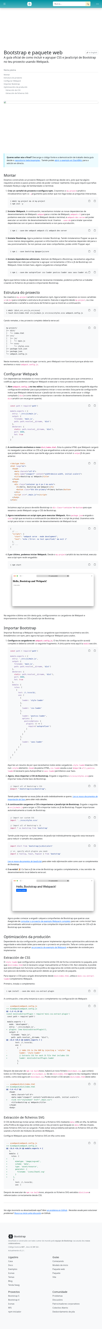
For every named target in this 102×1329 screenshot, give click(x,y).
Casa (10, 1261)
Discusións (57, 1299)
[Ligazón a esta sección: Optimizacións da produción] (52, 936)
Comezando (58, 1261)
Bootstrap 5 (13, 1295)
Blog (10, 1281)
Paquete (56, 1273)
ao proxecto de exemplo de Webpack (48, 947)
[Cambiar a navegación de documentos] (4, 3)
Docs (10, 1265)
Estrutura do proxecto (13, 78)
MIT (23, 1247)
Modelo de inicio (60, 1265)
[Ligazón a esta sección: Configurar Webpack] (39, 373)
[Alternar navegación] (97, 3)
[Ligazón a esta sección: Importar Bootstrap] (37, 627)
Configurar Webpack (12, 81)
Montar (7, 74)
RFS (10, 1307)
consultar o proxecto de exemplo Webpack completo (46, 921)
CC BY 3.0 (34, 1247)
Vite (54, 1277)
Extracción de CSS (13, 90)
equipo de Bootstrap (63, 1241)
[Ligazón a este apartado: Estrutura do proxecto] (41, 292)
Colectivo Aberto (60, 1307)
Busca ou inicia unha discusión (27, 1213)
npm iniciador (14, 1311)
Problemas (57, 1295)
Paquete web (58, 1269)
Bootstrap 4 (13, 1299)
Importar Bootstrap (12, 84)
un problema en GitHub (57, 1210)
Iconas (11, 1273)
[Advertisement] (51, 28)
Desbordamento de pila (63, 1311)
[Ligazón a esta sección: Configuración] (17, 175)
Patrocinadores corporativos (66, 1303)
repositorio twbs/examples (27, 160)
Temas (11, 1277)
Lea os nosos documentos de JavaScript (25, 861)
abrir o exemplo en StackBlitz (68, 160)
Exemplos (12, 1269)
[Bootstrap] (29, 3)
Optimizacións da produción (15, 87)
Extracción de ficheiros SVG (17, 93)
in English (92, 52)
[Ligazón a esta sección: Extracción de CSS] (31, 957)
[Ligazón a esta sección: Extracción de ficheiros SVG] (45, 1117)
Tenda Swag (14, 1285)
